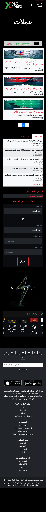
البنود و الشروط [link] (23, 425)
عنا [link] (23, 407)
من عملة (39, 206)
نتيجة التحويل (37, 247)
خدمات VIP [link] (23, 470)
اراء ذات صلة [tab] (25, 136)
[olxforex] (14, 5)
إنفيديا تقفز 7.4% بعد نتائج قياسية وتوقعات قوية (26, 168)
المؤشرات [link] (23, 449)
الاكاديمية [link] (23, 443)
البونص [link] (23, 467)
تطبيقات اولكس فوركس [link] (23, 416)
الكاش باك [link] (23, 464)
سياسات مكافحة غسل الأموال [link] (23, 434)
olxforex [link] (11, 485)
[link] (39, 353)
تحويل (23, 261)
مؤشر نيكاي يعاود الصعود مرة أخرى (27, 111)
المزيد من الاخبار (37, 184)
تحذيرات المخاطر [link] (23, 431)
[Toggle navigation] (42, 13)
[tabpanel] (23, 163)
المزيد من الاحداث (36, 196)
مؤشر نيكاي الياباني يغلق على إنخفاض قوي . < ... (26, 92)
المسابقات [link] (23, 461)
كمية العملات (37, 236)
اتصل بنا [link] (23, 410)
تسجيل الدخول (39, 5)
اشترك (23, 371)
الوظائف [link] (23, 413)
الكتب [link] (23, 452)
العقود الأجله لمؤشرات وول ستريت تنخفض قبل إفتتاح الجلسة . (21, 67)
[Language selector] (31, 5)
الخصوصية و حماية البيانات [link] (23, 428)
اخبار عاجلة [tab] (38, 136)
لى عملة (39, 225)
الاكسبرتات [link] (23, 446)
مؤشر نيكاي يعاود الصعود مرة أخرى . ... (29, 115)
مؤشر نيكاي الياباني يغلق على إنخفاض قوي (24, 88)
